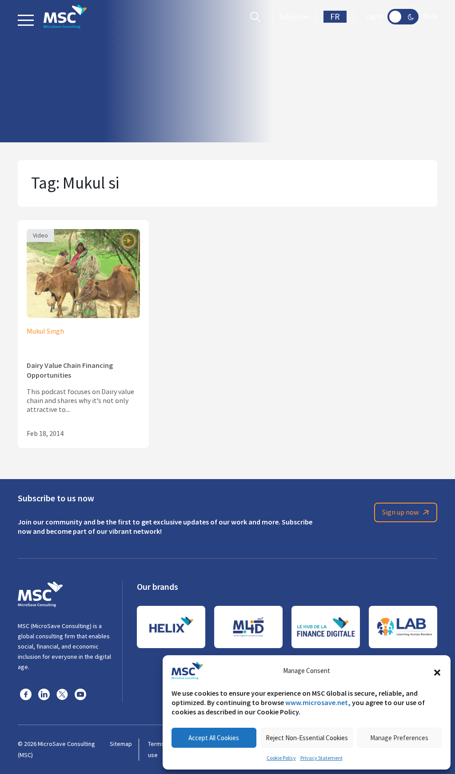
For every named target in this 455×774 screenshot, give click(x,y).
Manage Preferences (399, 738)
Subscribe (294, 16)
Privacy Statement (321, 758)
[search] (257, 17)
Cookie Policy (281, 758)
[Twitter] (62, 693)
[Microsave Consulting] (65, 16)
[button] (437, 670)
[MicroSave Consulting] (40, 593)
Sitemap (121, 744)
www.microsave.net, (318, 702)
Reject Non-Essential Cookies (307, 738)
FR (335, 16)
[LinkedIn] (44, 693)
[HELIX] (171, 627)
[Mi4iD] (248, 627)
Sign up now (400, 512)
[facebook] (26, 693)
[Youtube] (80, 693)
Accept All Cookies (213, 738)
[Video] (83, 272)
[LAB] (403, 627)
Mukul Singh (45, 331)
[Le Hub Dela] (325, 627)
